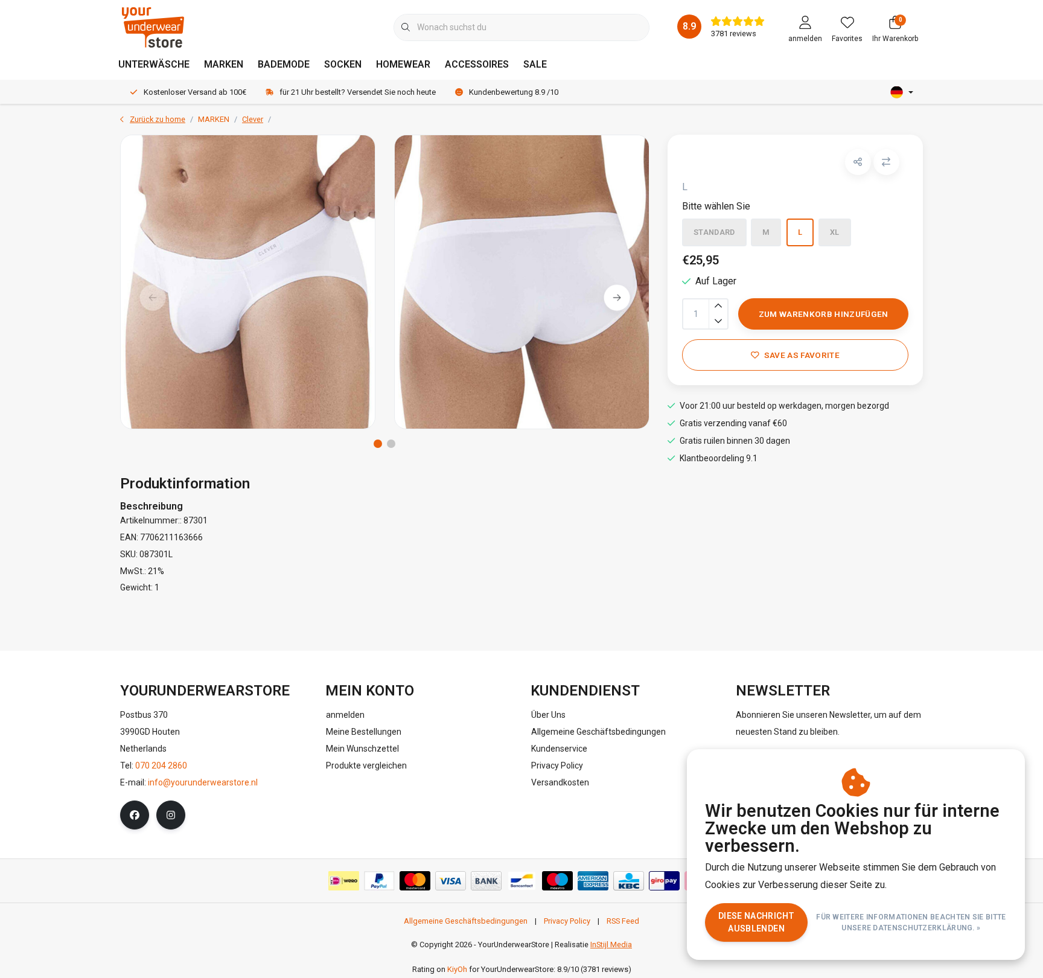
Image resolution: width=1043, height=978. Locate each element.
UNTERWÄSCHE (154, 64)
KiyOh (457, 969)
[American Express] (593, 880)
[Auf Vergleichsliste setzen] (886, 162)
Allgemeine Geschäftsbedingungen (466, 920)
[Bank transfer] (486, 880)
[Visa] (450, 880)
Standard (714, 232)
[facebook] (134, 815)
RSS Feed (623, 920)
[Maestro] (557, 880)
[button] (858, 162)
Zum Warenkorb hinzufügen (823, 314)
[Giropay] (664, 880)
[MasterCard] (415, 880)
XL (835, 232)
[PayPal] (379, 880)
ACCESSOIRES (477, 64)
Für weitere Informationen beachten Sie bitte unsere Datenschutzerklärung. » (911, 922)
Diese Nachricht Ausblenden (756, 922)
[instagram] (170, 815)
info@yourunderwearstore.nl (203, 782)
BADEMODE (284, 64)
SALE (535, 64)
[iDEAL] (343, 880)
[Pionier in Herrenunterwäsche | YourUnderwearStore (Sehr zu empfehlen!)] (153, 27)
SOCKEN (343, 64)
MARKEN (223, 64)
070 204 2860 (161, 765)
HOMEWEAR (403, 64)
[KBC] (628, 880)
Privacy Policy (567, 920)
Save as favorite (801, 355)
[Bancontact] (521, 880)
